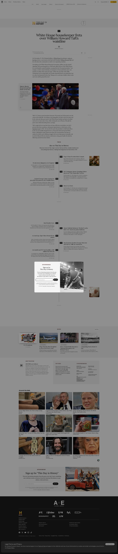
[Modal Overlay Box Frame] (59, 277)
